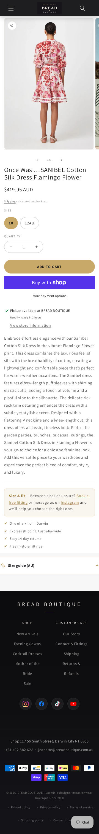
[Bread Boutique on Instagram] (26, 704)
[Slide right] (62, 160)
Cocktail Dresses (27, 653)
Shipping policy (32, 820)
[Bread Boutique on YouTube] (73, 704)
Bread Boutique (49, 604)
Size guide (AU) (53, 565)
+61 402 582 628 (19, 749)
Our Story (71, 633)
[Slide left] (37, 160)
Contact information (68, 820)
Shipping (10, 201)
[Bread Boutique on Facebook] (41, 704)
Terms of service (81, 807)
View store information (30, 325)
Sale (27, 683)
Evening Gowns (27, 643)
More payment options (50, 296)
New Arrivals (27, 633)
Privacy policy (50, 807)
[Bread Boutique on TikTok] (57, 704)
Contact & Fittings (71, 643)
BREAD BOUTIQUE (30, 793)
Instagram (70, 502)
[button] (11, 8)
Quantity (12, 236)
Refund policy (21, 807)
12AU (29, 223)
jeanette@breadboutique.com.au (65, 749)
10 (11, 223)
